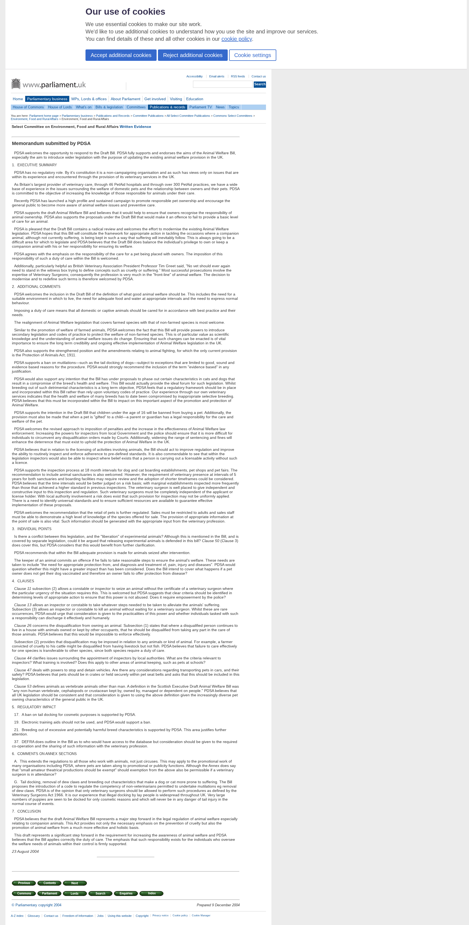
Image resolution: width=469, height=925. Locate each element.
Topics (234, 107)
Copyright (142, 915)
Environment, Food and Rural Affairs (34, 119)
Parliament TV (200, 107)
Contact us (259, 76)
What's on (83, 107)
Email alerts (216, 76)
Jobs (100, 915)
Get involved (155, 99)
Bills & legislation (109, 107)
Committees (136, 107)
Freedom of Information (77, 915)
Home (18, 99)
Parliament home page (44, 115)
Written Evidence (135, 126)
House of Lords (60, 107)
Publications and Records (113, 115)
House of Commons (28, 107)
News (220, 107)
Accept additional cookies (121, 55)
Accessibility (194, 76)
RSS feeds (238, 76)
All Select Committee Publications (188, 115)
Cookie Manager (201, 915)
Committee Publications (148, 115)
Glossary (34, 915)
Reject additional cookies (193, 55)
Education (194, 99)
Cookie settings (252, 55)
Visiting (176, 99)
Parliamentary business (47, 99)
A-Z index (17, 915)
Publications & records (167, 107)
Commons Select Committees (232, 115)
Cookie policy (180, 915)
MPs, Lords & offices (89, 99)
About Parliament (125, 99)
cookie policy (236, 39)
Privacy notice (161, 915)
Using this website (120, 915)
